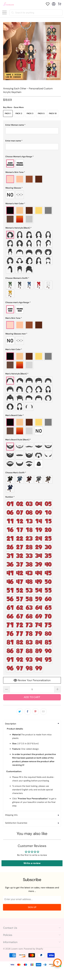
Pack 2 (18, 113)
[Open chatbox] (57, 963)
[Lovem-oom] (8, 4)
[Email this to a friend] (43, 711)
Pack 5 (41, 113)
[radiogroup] (32, 163)
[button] (32, 125)
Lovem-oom (17, 948)
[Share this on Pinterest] (35, 711)
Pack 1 (8, 113)
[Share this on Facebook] (27, 711)
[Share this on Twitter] (20, 711)
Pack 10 (53, 113)
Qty (5, 683)
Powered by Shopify (33, 948)
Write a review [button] (32, 863)
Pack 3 (30, 113)
